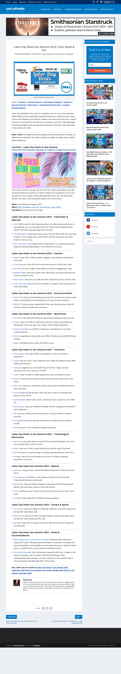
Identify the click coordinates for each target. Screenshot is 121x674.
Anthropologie (20, 400)
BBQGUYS (18, 304)
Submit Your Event (50, 2)
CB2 (15, 413)
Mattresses (32, 105)
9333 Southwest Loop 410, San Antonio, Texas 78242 (39, 207)
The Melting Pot (20, 234)
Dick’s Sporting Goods (23, 284)
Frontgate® (18, 420)
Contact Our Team (34, 2)
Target (16, 361)
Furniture (68, 102)
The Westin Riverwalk (22, 552)
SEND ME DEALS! (99, 71)
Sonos (16, 448)
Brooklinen (18, 318)
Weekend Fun (45, 9)
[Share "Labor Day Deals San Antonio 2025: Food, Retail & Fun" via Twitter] (47, 608)
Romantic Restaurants (73, 9)
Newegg (17, 456)
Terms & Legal (92, 645)
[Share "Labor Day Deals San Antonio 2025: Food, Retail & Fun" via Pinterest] (51, 608)
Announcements (48, 54)
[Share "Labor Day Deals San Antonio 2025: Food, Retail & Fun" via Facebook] (43, 608)
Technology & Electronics (50, 105)
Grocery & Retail (19, 105)
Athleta (17, 257)
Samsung (17, 368)
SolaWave (17, 498)
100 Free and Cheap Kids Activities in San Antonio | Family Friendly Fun (99, 180)
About (15, 2)
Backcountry (19, 516)
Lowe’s (16, 375)
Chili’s (16, 224)
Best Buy (17, 441)
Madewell (17, 273)
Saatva (16, 343)
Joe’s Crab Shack (20, 244)
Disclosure (112, 645)
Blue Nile (17, 268)
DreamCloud (19, 329)
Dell (15, 452)
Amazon (17, 379)
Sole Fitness (18, 509)
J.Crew (16, 264)
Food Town (18, 297)
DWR (16, 427)
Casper (16, 322)
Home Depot (19, 354)
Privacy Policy (103, 645)
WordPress (36, 645)
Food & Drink (59, 54)
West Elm (17, 386)
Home (8, 2)
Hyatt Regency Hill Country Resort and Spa (31, 539)
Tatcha (16, 491)
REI (15, 523)
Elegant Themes (19, 645)
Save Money (69, 54)
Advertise (22, 2)
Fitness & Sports (34, 102)
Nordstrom (18, 484)
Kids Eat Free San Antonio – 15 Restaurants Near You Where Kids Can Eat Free (98, 205)
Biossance (18, 470)
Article (16, 393)
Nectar (16, 336)
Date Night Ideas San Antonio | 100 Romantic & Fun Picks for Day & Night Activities (99, 154)
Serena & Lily (19, 406)
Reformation (19, 279)
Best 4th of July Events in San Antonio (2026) (96, 104)
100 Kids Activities (91, 9)
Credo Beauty (19, 477)
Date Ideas (57, 9)
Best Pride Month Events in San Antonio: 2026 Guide (97, 128)
